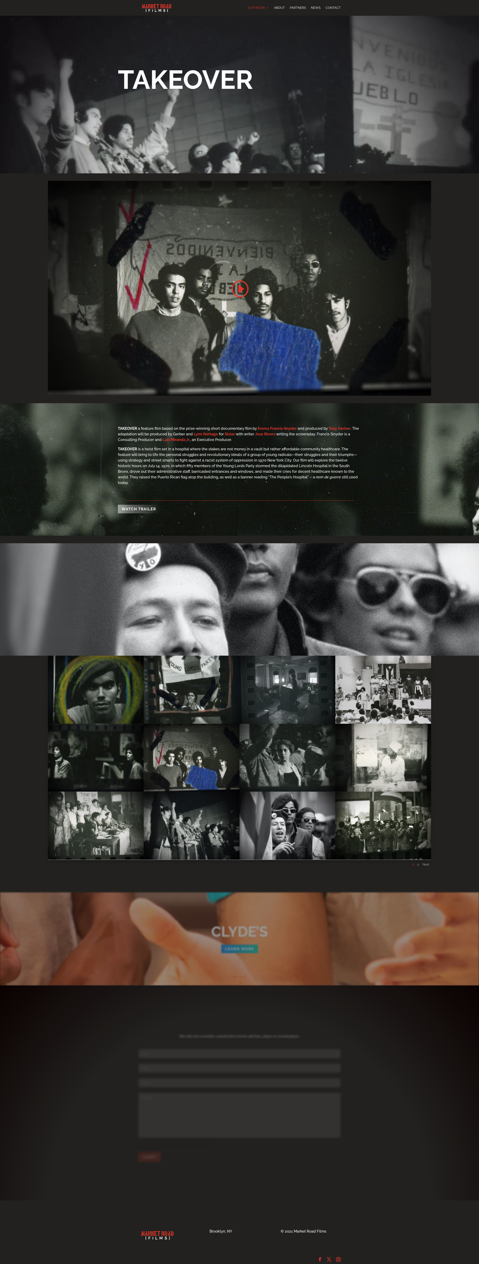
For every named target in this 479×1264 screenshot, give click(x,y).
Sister (230, 434)
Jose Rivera (265, 434)
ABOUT (279, 8)
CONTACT (333, 8)
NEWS (316, 8)
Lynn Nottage (206, 434)
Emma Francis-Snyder (277, 428)
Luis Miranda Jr (176, 439)
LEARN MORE (239, 949)
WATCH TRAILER (139, 509)
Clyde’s (239, 931)
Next (426, 864)
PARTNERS (298, 8)
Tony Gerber (340, 428)
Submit (149, 1157)
